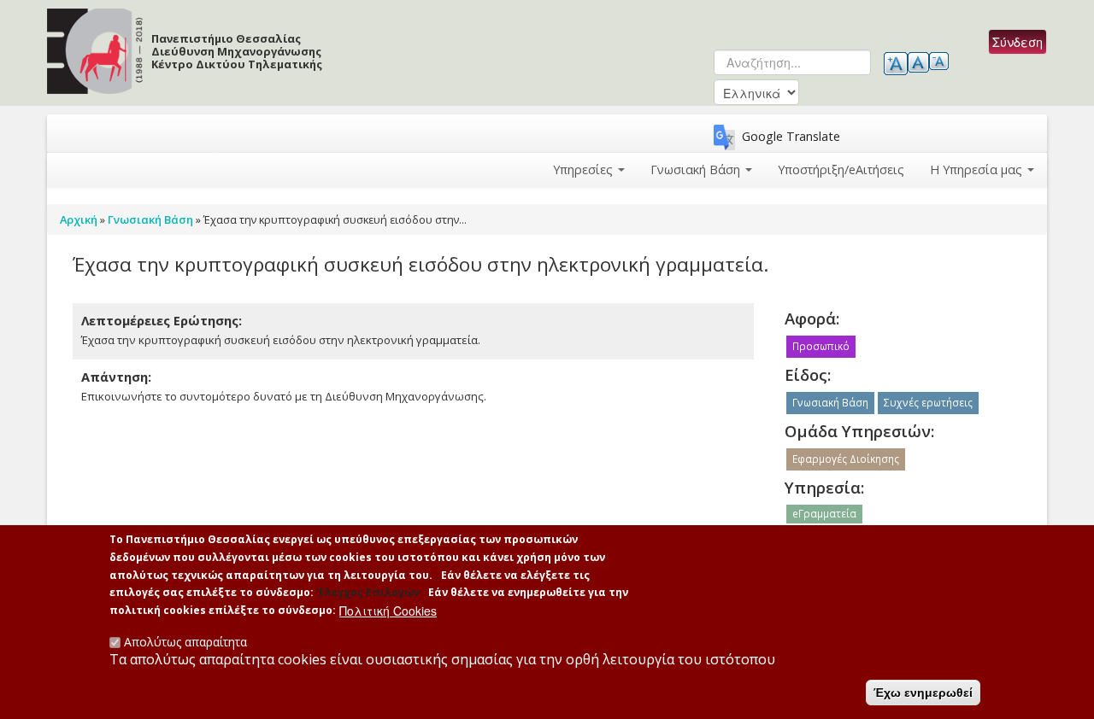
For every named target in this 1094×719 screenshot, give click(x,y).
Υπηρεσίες (584, 169)
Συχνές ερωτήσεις (928, 402)
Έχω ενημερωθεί (923, 692)
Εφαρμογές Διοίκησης (845, 459)
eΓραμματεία (824, 513)
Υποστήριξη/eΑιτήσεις (841, 169)
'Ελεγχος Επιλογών (368, 592)
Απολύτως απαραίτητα (185, 642)
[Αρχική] (376, 88)
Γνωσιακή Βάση (697, 169)
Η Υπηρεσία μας (978, 169)
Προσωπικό (821, 346)
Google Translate (791, 136)
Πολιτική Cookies (388, 610)
